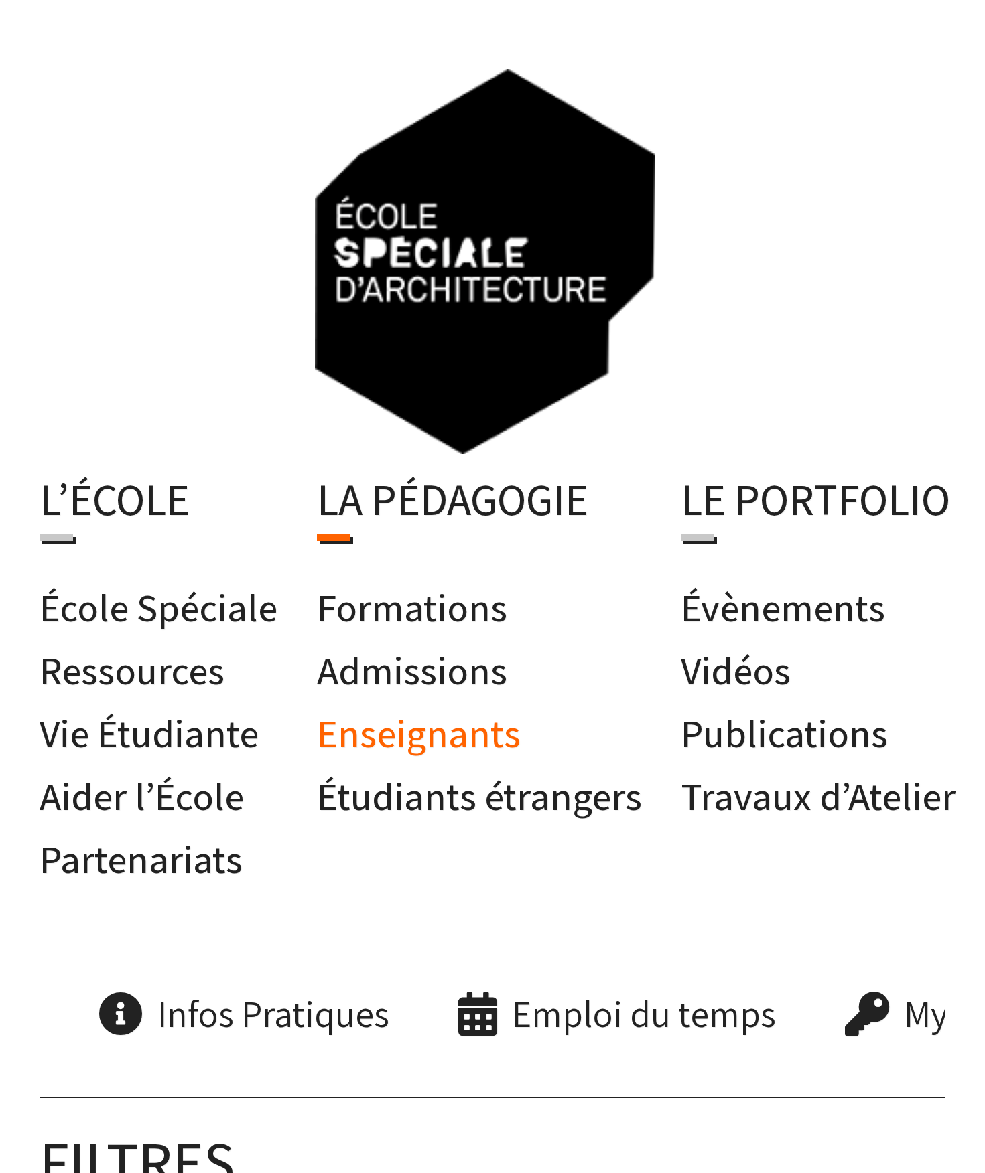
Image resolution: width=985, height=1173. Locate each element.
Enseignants (419, 728)
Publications (784, 728)
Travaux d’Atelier (818, 791)
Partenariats (141, 854)
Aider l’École (142, 791)
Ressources (132, 665)
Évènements (783, 602)
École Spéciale (158, 602)
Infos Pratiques (273, 1009)
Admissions (412, 665)
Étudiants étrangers (479, 791)
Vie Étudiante (149, 728)
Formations (412, 602)
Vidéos (736, 665)
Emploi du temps (644, 1009)
